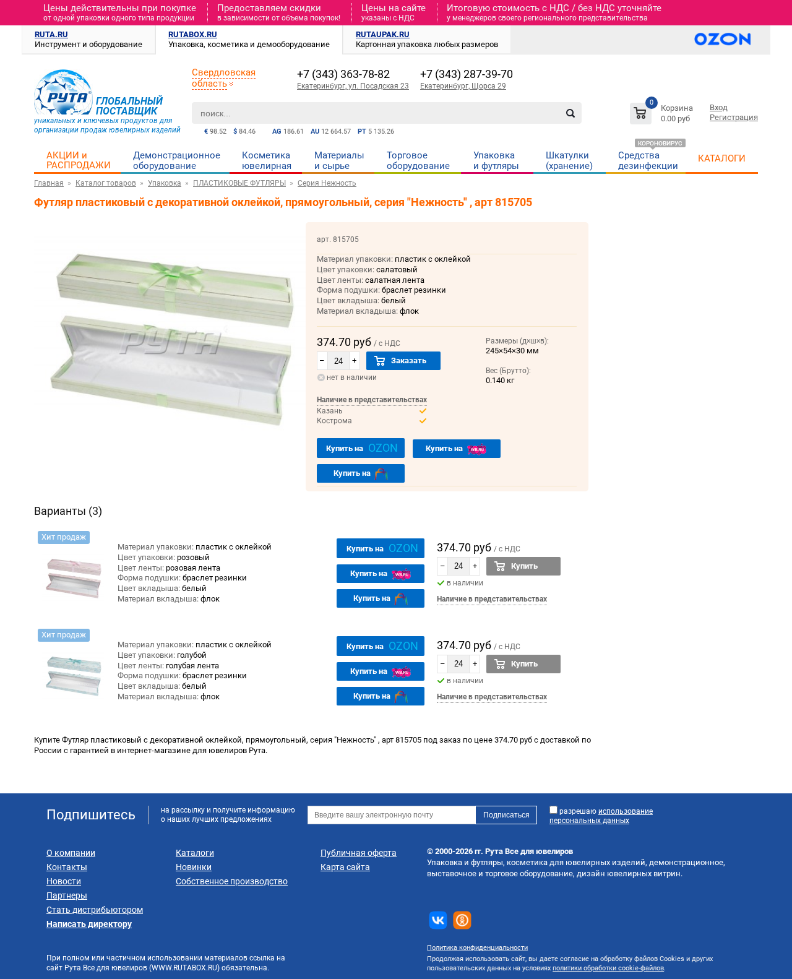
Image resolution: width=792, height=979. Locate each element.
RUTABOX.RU (192, 34)
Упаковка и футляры (496, 160)
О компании (70, 853)
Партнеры (66, 895)
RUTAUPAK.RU (383, 34)
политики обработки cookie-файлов (608, 968)
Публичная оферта (359, 853)
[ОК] (462, 920)
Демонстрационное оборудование (176, 160)
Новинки (194, 867)
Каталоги (195, 853)
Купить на (362, 447)
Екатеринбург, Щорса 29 (463, 86)
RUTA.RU (51, 34)
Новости (63, 881)
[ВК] (438, 920)
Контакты (66, 867)
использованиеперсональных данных (601, 816)
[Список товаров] (663, 115)
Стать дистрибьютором (94, 910)
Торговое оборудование (418, 160)
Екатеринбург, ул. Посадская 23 (353, 86)
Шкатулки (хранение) (569, 160)
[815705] (73, 573)
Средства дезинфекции (648, 160)
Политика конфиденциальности (477, 948)
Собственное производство (232, 881)
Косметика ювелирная (266, 160)
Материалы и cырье (339, 160)
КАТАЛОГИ (722, 158)
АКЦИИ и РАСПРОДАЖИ (78, 160)
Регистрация (734, 117)
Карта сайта (345, 867)
